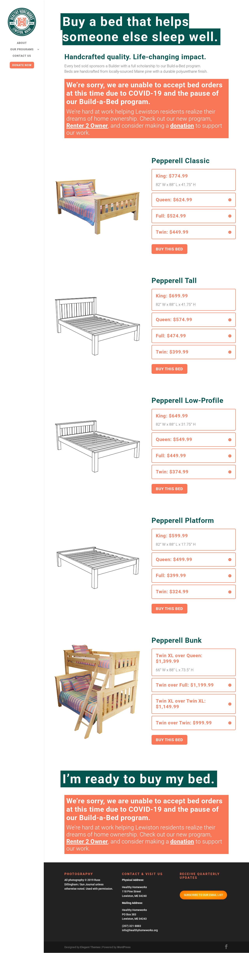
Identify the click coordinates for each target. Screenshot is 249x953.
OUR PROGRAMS (22, 49)
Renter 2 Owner (87, 125)
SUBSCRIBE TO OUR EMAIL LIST (203, 894)
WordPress (124, 947)
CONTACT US (22, 55)
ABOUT (22, 43)
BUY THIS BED (169, 249)
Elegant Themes (90, 947)
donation (182, 125)
